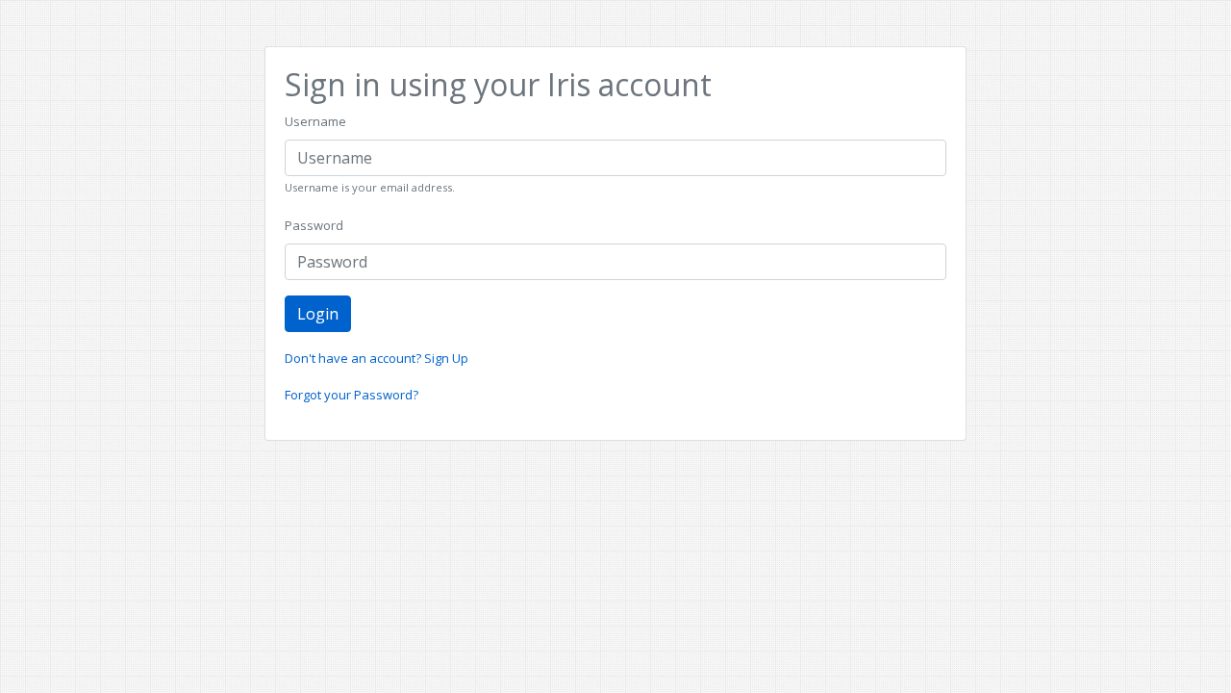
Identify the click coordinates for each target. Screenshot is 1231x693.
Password (314, 225)
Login (318, 313)
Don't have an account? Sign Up (376, 358)
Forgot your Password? (351, 394)
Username (315, 121)
